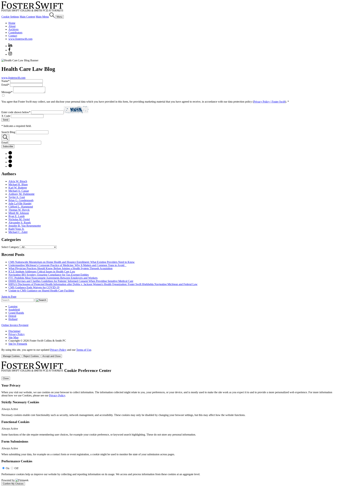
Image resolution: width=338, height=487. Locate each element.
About (11, 26)
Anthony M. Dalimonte (21, 193)
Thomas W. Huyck (19, 209)
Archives (13, 29)
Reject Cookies (31, 356)
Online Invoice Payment (14, 325)
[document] (169, 424)
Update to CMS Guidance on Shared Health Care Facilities (41, 290)
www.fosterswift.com (20, 38)
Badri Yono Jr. (16, 228)
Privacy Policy (16, 334)
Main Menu (42, 16)
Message (6, 92)
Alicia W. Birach (17, 181)
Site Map (13, 337)
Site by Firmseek (17, 343)
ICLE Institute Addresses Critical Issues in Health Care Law (41, 271)
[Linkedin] (10, 45)
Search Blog (8, 132)
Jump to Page (8, 296)
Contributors (15, 32)
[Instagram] (10, 54)
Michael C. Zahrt (17, 232)
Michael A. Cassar (18, 190)
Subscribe (8, 146)
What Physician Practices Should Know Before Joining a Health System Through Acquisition (60, 268)
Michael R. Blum (18, 184)
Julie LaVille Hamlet (19, 203)
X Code (5, 115)
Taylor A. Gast (16, 197)
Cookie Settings (10, 16)
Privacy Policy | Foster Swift (269, 101)
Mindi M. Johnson (18, 213)
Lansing (12, 306)
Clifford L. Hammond (20, 206)
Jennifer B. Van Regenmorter (24, 225)
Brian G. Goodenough (20, 200)
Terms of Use (83, 349)
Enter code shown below (15, 112)
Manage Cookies (11, 356)
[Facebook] (9, 50)
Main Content (27, 16)
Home (11, 23)
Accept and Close (51, 356)
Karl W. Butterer (17, 187)
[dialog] (169, 353)
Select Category (10, 247)
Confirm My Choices (13, 483)
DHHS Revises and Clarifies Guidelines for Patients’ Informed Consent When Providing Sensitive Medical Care (70, 281)
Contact (12, 35)
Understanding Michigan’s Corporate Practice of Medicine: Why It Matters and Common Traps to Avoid (67, 265)
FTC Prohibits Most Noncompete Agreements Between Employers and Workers (53, 277)
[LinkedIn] (10, 153)
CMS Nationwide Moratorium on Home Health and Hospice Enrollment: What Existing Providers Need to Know (71, 262)
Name (5, 80)
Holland (12, 319)
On (7, 468)
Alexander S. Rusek (19, 222)
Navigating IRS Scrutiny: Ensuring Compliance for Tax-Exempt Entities (48, 274)
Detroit (12, 315)
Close (6, 378)
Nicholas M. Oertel (19, 219)
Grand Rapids (16, 312)
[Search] (52, 16)
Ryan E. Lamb (16, 216)
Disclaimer (14, 331)
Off (16, 468)
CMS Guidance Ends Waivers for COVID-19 (33, 287)
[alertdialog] (169, 424)
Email (5, 84)
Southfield (14, 309)
